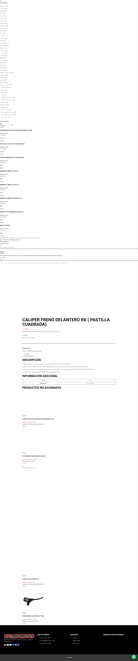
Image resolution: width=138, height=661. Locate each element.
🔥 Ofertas (58, 255)
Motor (1, 65)
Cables (1, 16)
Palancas (2, 67)
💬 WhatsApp (12, 240)
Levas (2, 95)
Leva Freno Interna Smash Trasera (33, 628)
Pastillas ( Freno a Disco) (7, 97)
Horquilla (2, 43)
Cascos (1, 21)
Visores (3, 8)
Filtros (1, 33)
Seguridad (2, 80)
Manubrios (2, 58)
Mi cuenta (18, 240)
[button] (134, 657)
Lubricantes (3, 50)
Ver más (24, 512)
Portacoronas (4, 117)
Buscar (2, 251)
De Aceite (3, 35)
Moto (1, 63)
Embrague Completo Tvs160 (9, 171)
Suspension (3, 102)
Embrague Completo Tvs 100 (9, 184)
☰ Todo (2, 255)
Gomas (1, 40)
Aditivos (3, 55)
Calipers (3, 90)
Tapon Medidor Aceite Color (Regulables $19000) (16, 130)
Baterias (2, 11)
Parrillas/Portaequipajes (6, 72)
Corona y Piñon (4, 109)
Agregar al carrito (4, 133)
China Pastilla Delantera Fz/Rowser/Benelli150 (38, 505)
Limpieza (2, 48)
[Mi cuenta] (1, 253)
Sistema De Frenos (4, 85)
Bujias (1, 13)
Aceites (3, 53)
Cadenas (3, 107)
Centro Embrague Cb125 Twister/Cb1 (12, 157)
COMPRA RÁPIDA (4, 121)
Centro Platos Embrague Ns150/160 (11, 212)
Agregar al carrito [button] (26, 508)
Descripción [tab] (26, 354)
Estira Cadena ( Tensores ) (7, 112)
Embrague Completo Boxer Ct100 (11, 198)
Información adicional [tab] (29, 356)
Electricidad (2, 25)
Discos (2, 92)
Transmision (3, 104)
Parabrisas (2, 70)
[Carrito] (2, 253)
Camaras (2, 18)
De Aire (3, 38)
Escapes (2, 28)
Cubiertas (2, 23)
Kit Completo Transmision (7, 114)
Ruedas (2, 77)
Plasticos (2, 75)
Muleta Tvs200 (5, 225)
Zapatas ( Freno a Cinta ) (7, 100)
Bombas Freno (4, 87)
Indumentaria (3, 45)
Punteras (3, 60)
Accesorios (2, 6)
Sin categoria (3, 82)
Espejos (2, 30)
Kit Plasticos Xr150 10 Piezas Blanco (12, 144)
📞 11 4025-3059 (4, 240)
